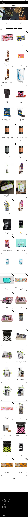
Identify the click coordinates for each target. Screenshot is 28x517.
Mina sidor (3, 0)
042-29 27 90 (5, 500)
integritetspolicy (18, 487)
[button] (1, 2)
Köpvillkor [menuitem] (3, 508)
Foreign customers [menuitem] (4, 507)
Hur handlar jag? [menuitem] (4, 506)
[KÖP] (27, 48)
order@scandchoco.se (6, 501)
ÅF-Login (25, 0)
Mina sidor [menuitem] (3, 505)
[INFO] (13, 48)
